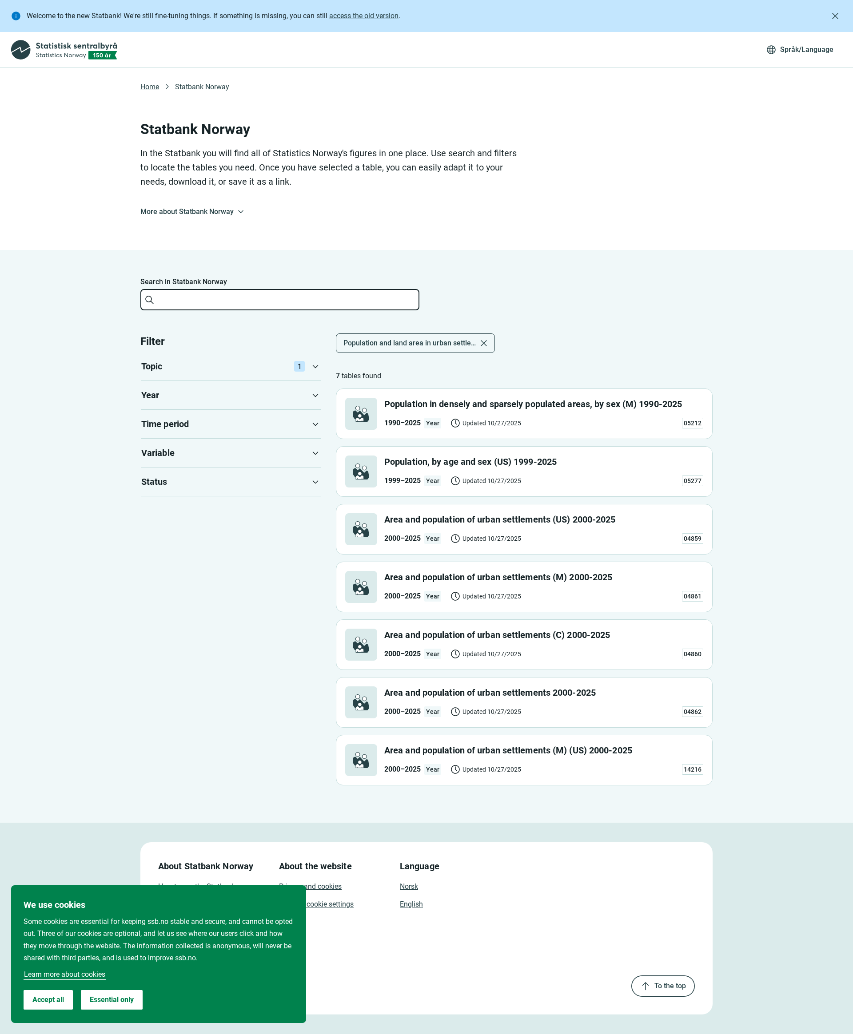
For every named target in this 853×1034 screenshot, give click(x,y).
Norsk (409, 886)
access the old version (364, 16)
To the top (670, 986)
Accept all (48, 999)
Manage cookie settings (316, 904)
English (411, 904)
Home (149, 87)
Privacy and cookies (310, 886)
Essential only (112, 999)
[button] (231, 366)
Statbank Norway (202, 87)
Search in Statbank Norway (183, 281)
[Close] (835, 16)
